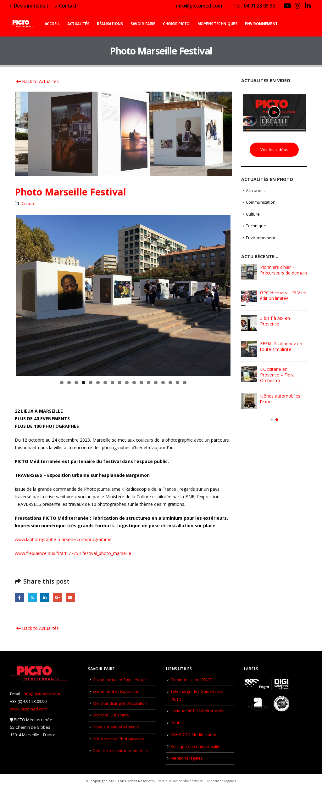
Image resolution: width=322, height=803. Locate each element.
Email (70, 597)
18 (184, 382)
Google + (57, 597)
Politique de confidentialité (195, 746)
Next (240, 295)
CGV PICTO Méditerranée (194, 734)
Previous (6, 295)
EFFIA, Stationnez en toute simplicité (281, 346)
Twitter (32, 597)
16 (170, 382)
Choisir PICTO (176, 23)
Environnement (261, 23)
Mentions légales (186, 758)
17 (177, 382)
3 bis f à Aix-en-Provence (275, 321)
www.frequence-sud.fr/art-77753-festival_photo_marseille (73, 553)
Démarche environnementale (120, 750)
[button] (271, 419)
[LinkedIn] (307, 5)
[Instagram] (297, 5)
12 (141, 382)
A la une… (255, 190)
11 (134, 382)
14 (156, 382)
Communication (260, 202)
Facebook (19, 597)
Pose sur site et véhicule (116, 727)
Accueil (52, 23)
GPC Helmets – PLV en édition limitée (283, 295)
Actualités (78, 23)
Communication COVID (191, 679)
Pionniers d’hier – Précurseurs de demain (283, 270)
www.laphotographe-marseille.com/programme (63, 539)
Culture (29, 203)
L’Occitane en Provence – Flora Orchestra (277, 374)
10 (127, 382)
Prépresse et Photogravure (118, 739)
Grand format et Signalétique (120, 679)
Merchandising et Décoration (120, 703)
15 (163, 382)
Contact (68, 5)
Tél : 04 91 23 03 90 (254, 5)
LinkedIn (44, 597)
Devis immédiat (31, 5)
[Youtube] (287, 5)
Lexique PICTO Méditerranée (197, 711)
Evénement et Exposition (116, 691)
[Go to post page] (249, 272)
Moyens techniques (217, 23)
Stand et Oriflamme (111, 715)
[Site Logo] (22, 24)
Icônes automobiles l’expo (280, 398)
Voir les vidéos (274, 149)
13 (148, 382)
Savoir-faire (142, 23)
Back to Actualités (40, 81)
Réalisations (110, 23)
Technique (256, 226)
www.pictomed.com (28, 709)
